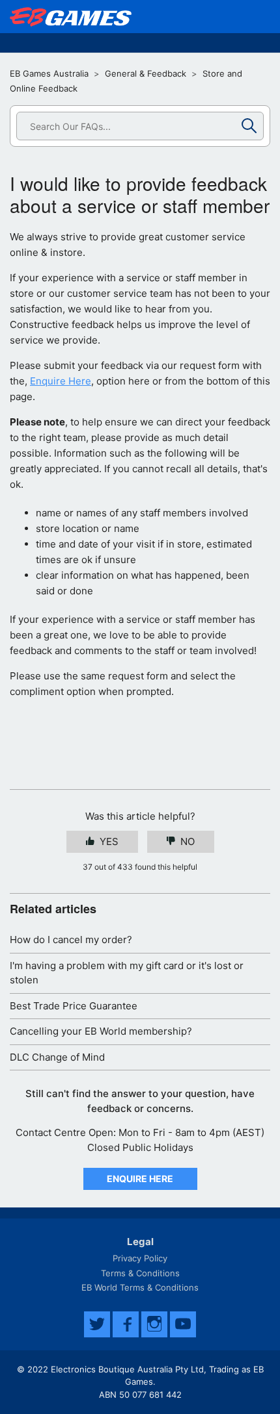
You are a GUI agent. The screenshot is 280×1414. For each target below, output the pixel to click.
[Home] (71, 17)
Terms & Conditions (140, 1273)
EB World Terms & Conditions (140, 1287)
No (187, 841)
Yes (109, 841)
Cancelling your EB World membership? (101, 1031)
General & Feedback (145, 73)
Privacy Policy (140, 1258)
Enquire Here (60, 381)
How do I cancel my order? (71, 939)
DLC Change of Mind (57, 1057)
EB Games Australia (49, 73)
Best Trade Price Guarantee (73, 1006)
